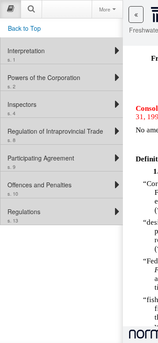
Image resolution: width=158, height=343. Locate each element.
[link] (59, 50)
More (105, 9)
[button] (136, 14)
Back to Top (24, 28)
